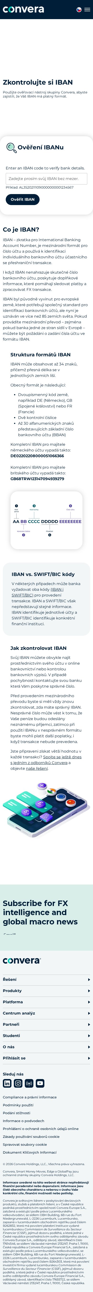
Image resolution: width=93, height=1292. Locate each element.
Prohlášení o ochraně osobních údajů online (41, 1129)
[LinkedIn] (7, 1083)
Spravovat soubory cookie (25, 1144)
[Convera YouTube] (40, 1083)
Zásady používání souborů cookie (31, 1137)
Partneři (11, 1024)
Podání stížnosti (16, 1113)
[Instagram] (18, 1083)
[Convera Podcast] (29, 1083)
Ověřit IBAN (23, 199)
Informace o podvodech (23, 1121)
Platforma (13, 1002)
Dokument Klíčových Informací (30, 1152)
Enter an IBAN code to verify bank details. (45, 168)
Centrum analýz (19, 1013)
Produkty (12, 990)
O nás (9, 1047)
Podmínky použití (18, 1105)
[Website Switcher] (79, 9)
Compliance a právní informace (30, 1097)
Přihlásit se (14, 1058)
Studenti (11, 1035)
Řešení (9, 979)
